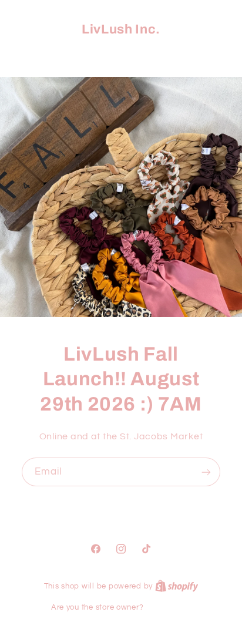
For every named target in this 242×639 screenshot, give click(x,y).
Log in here (168, 607)
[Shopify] (177, 586)
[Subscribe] (206, 472)
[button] (120, 54)
